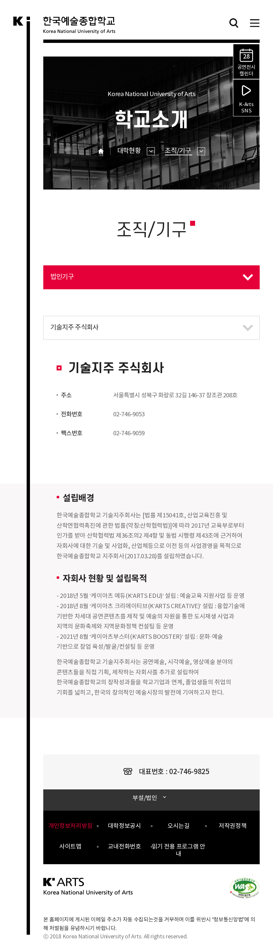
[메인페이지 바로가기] (88, 886)
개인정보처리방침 (70, 826)
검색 (233, 23)
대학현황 (129, 151)
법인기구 (58, 273)
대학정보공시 (124, 826)
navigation (254, 23)
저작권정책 (232, 826)
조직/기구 (178, 151)
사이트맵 (70, 846)
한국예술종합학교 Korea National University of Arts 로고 (83, 28)
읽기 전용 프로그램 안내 (178, 850)
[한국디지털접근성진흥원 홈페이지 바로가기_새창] (245, 887)
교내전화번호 (124, 846)
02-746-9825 (189, 772)
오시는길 (178, 826)
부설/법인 (145, 798)
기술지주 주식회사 (71, 324)
